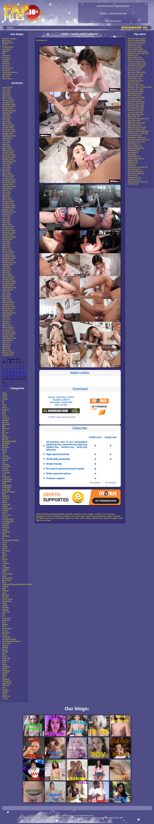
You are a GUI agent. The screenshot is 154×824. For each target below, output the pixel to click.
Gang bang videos (9, 72)
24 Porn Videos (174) (136, 62)
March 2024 (7, 149)
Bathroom (6, 424)
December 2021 (8, 205)
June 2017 (6, 319)
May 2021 (6, 220)
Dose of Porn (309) (135, 49)
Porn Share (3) (134, 144)
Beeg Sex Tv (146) (135, 77)
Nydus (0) (132, 165)
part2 (63, 417)
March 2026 (7, 98)
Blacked (5, 437)
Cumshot (5, 477)
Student (5, 673)
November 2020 (8, 233)
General (5, 525)
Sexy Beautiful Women (11, 641)
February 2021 (8, 227)
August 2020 (7, 239)
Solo (4, 662)
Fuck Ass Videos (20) (136, 129)
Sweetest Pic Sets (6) (136, 142)
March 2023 (7, 174)
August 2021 (7, 214)
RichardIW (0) (133, 150)
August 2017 (7, 315)
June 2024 (6, 142)
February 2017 (8, 328)
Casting (5, 456)
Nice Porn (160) (134, 70)
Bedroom (6, 429)
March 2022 (7, 199)
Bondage (6, 443)
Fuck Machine (8, 521)
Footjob (5, 511)
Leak (4, 565)
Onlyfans (5, 51)
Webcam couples (9, 39)
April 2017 (6, 323)
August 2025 (7, 113)
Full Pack (6, 523)
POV (4, 53)
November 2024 (8, 132)
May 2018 (6, 296)
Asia (4, 414)
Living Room (7, 574)
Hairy (4, 534)
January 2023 (7, 178)
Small (4, 656)
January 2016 (7, 355)
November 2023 (8, 157)
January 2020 (7, 254)
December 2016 (8, 332)
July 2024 (6, 140)
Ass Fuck (5, 418)
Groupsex (6, 532)
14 (17, 372)
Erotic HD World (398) (137, 41)
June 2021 (6, 218)
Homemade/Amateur (10, 540)
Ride (4, 622)
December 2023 (8, 155)
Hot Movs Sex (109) (136, 104)
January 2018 (7, 304)
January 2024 (7, 153)
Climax (5, 460)
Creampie (6, 473)
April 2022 (6, 197)
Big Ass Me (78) (134, 117)
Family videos (7, 68)
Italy (3, 553)
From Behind (7, 519)
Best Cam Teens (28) (136, 123)
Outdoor (5, 591)
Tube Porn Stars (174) (137, 64)
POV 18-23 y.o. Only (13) (138, 133)
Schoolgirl (6, 637)
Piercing (5, 608)
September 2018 (9, 288)
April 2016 (6, 349)
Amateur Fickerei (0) (136, 148)
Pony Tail (6, 612)
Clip (3, 462)
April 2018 (6, 298)
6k (3, 403)
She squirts (6, 74)
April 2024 (6, 146)
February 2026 (8, 100)
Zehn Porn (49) (134, 121)
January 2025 (7, 128)
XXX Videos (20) (134, 125)
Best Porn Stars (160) (136, 72)
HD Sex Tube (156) (135, 74)
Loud (4, 576)
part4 (73, 417)
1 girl (4, 393)
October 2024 (7, 134)
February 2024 (8, 151)
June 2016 (6, 344)
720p (4, 405)
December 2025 (8, 104)
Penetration (7, 601)
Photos (5, 605)
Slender (5, 652)
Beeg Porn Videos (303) (137, 51)
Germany (6, 528)
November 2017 (8, 309)
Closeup (5, 464)
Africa (4, 408)
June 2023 (6, 168)
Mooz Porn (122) (134, 95)
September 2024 (9, 136)
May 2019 (6, 271)
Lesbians (6, 60)
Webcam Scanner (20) (137, 127)
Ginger (5, 530)
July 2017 (6, 317)
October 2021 (7, 210)
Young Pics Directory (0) (137, 167)
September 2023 (9, 161)
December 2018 (8, 281)
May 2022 (6, 195)
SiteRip (5, 648)
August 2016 (7, 340)
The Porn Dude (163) (136, 66)
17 (4, 375)
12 (10, 372)
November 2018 (8, 283)
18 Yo (4, 397)
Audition (5, 420)
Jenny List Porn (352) (136, 43)
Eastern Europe (8, 492)
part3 (68, 417)
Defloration (6, 481)
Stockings (6, 671)
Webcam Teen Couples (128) (140, 87)
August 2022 (7, 189)
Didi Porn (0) (133, 184)
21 (17, 375)
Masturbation (7, 578)
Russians (6, 633)
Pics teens (6, 58)
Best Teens (6, 41)
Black (4, 435)
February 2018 (8, 302)
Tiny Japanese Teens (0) (138, 182)
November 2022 (8, 182)
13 (13, 372)
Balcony (5, 422)
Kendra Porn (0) (134, 178)
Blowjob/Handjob (9, 441)
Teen (4, 677)
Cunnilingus (7, 479)
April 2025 (6, 121)
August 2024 (7, 138)
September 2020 (9, 237)
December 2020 (8, 231)
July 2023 (6, 165)
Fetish (4, 502)
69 (3, 401)
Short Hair (6, 643)
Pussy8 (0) (132, 154)
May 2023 (6, 170)
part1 (58, 417)
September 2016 (9, 338)
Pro (3, 616)
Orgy (4, 589)
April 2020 (6, 248)
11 (7, 372)
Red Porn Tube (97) (136, 110)
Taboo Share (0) (134, 169)
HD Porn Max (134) (135, 85)
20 (13, 375)
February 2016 (8, 353)
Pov (3, 614)
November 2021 (8, 208)
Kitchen (5, 559)
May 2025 (6, 119)
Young (4, 698)
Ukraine (5, 690)
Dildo (4, 483)
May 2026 (6, 94)
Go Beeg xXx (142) (135, 81)
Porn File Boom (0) (135, 171)
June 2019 (6, 269)
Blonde (5, 439)
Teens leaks (7, 79)
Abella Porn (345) (135, 45)
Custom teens (7, 47)
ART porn (6, 64)
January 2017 (7, 330)
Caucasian (6, 458)
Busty (4, 450)
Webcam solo (7, 43)
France (5, 517)
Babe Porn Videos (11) (137, 138)
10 (4, 372)
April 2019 (6, 273)
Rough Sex (6, 629)
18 (7, 375)
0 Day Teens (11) (135, 135)
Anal (4, 412)
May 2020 (6, 245)
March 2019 (7, 275)
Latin (4, 561)
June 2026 (6, 92)
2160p (4, 399)
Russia (5, 631)
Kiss (4, 557)
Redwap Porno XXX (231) (138, 53)
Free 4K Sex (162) (135, 68)
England (5, 496)
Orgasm (5, 587)
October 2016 (7, 336)
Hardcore (6, 536)
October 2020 (7, 235)
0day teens (6, 49)
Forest (4, 513)
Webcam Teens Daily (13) (138, 131)
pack (4, 593)
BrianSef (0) (132, 161)
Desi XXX (6, 77)
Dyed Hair (6, 490)
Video (4, 694)
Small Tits (6, 658)
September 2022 (9, 187)
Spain (4, 664)
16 (23, 372)
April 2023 (6, 172)
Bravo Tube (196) (135, 58)
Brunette (5, 448)
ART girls (6, 66)
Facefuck (5, 498)
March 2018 (7, 300)
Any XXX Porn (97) (135, 112)
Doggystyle (6, 485)
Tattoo (4, 675)
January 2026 (7, 102)
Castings (5, 62)
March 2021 (7, 224)
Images (5, 547)
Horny (4, 542)
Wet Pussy (6, 696)
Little (4, 572)
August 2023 (7, 163)
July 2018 (6, 292)
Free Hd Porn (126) (135, 91)
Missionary (6, 580)
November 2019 (8, 258)
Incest (4, 549)
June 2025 (6, 117)
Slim (4, 654)
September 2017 (9, 313)
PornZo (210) (133, 55)
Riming (5, 624)
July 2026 (6, 90)
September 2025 (9, 111)
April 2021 (6, 222)
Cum (4, 475)
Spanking (6, 667)
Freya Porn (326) (135, 47)
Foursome (6, 515)
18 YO (4, 45)
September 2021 (9, 212)
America (5, 410)
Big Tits (5, 433)
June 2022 (6, 193)
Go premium (95, 482)
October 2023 (7, 159)
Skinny (5, 650)
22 (20, 375)
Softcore (5, 660)
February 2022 (8, 201)
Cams (4, 452)
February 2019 (8, 277)
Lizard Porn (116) (135, 100)
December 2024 (8, 130)
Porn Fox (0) (133, 176)
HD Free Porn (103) (136, 108)
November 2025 (8, 106)
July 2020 (6, 241)
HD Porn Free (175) (136, 60)
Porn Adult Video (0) (136, 173)
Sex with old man (9, 639)
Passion (5, 595)
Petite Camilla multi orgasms (80, 34)
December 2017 (8, 307)
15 (20, 372)
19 (10, 375)
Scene (4, 635)
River (4, 627)
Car (3, 454)
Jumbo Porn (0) (134, 180)
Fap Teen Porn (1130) (136, 39)
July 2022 (6, 191)
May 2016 (6, 347)
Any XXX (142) (134, 83)
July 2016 (6, 342)
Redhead (6, 620)
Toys (4, 688)
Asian (4, 416)
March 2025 (7, 123)
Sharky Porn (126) (135, 93)
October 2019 (7, 260)
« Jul (4, 385)
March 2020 (7, 250)
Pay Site (5, 597)
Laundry (5, 563)
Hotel (4, 544)
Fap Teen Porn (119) (136, 98)
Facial (4, 500)
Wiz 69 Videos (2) (135, 146)
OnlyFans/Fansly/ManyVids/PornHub (17, 584)
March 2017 (7, 326)
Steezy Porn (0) (134, 157)
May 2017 (6, 321)
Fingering (6, 504)
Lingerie (5, 570)
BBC (4, 426)
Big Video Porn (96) (136, 114)
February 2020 (8, 252)
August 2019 (7, 264)
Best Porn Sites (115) (136, 102)
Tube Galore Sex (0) (136, 159)
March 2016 (7, 351)
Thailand (5, 679)
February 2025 (8, 125)
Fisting (5, 507)
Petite (4, 603)
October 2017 (7, 311)
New (4, 582)
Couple (5, 469)
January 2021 (7, 229)
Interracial (6, 70)
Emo (4, 494)
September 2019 (9, 262)
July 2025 (6, 115)
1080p (4, 395)
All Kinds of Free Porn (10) (138, 140)
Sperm (5, 669)
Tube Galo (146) (134, 79)
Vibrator (5, 692)
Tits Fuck (5, 686)
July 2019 (6, 267)
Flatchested (7, 509)
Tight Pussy (7, 683)
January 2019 (7, 279)
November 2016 (8, 334)
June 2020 (6, 243)
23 (23, 375)
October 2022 (7, 184)
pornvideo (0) (133, 152)
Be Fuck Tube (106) (136, 106)
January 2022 (7, 203)
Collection (6, 466)
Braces (5, 445)
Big (3, 431)
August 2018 (7, 290)
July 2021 (6, 216)
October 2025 (7, 109)
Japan (4, 555)
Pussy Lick (6, 618)
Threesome (6, 681)
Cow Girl (5, 471)
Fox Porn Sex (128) (135, 89)
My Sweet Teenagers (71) (138, 119)
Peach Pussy (7, 599)
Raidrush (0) (133, 163)
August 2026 (7, 88)
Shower (5, 646)
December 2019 (8, 256)
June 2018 (6, 294)
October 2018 (7, 285)
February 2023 (8, 176)
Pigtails (5, 610)
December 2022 (8, 180)
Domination (7, 488)
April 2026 (6, 96)
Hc (3, 538)
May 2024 (6, 144)
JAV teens (6, 55)
